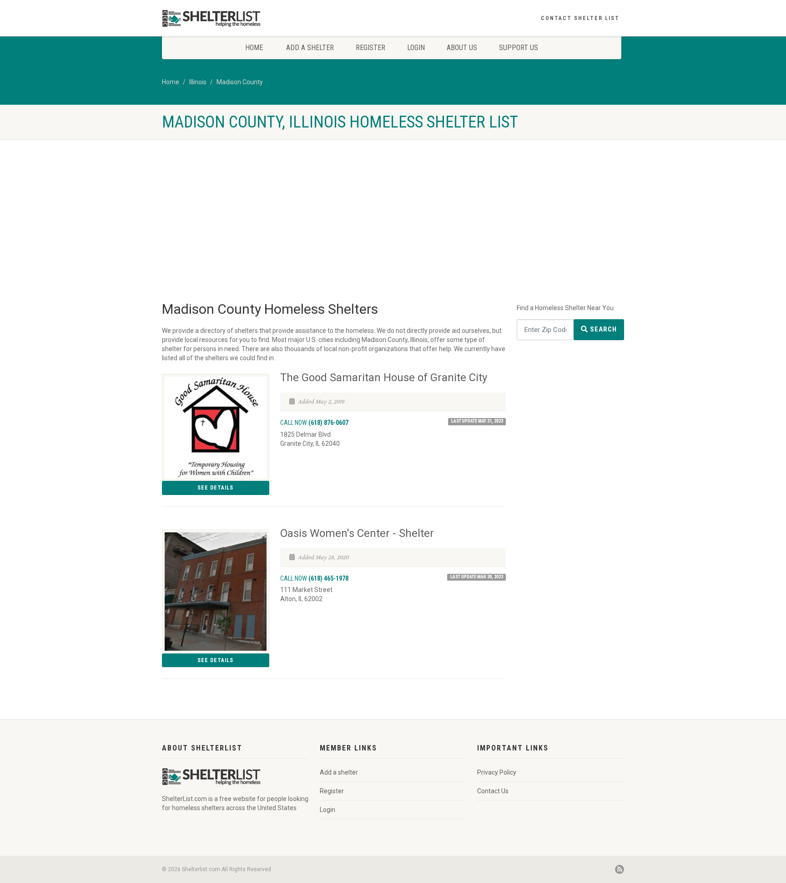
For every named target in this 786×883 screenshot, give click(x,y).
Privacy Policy (496, 772)
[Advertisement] (393, 207)
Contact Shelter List (580, 18)
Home (254, 47)
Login (416, 47)
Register (370, 47)
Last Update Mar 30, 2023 (476, 577)
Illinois (198, 82)
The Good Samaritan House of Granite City (383, 377)
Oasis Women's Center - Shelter (357, 533)
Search (602, 329)
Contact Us (493, 791)
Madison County (240, 82)
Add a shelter (310, 47)
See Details (215, 488)
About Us (462, 47)
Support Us (518, 47)
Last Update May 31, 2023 (477, 421)
